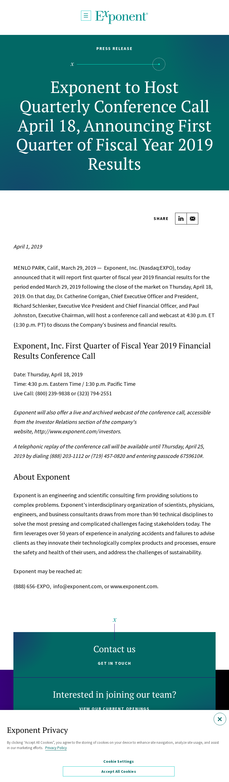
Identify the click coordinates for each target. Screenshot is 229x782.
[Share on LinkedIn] (181, 218)
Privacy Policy (56, 747)
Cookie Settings (118, 761)
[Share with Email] (192, 218)
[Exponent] (121, 17)
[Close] (220, 719)
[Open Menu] (86, 16)
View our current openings (114, 708)
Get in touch (114, 663)
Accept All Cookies (118, 771)
